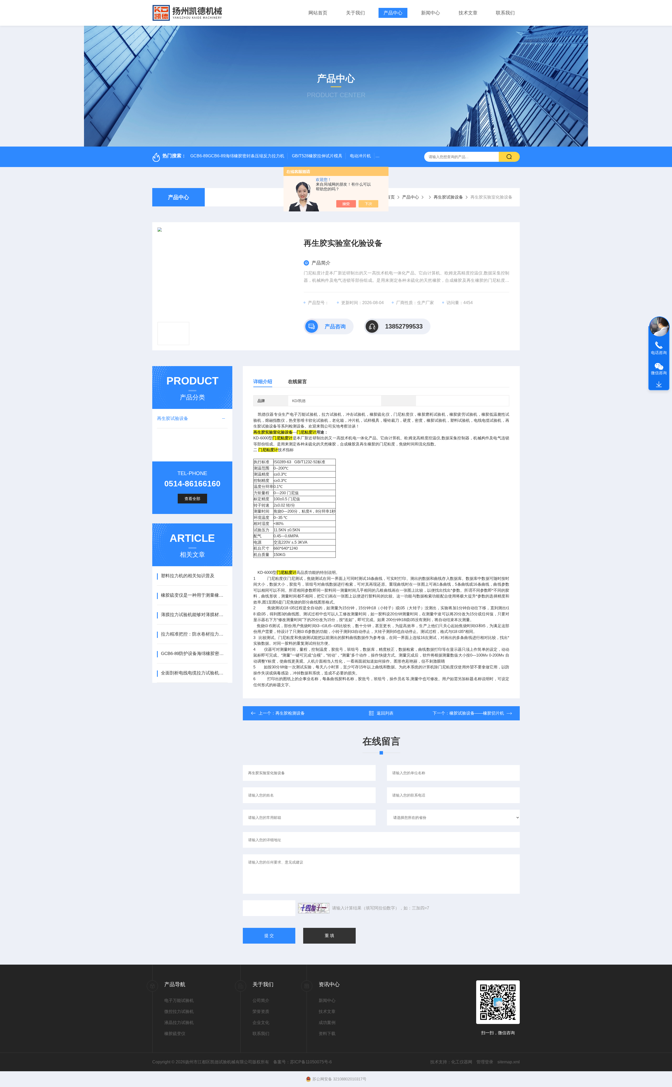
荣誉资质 (261, 1011)
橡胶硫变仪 (174, 1033)
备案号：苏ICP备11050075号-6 (302, 1062)
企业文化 (261, 1022)
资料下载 (327, 1033)
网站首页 (317, 12)
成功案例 (327, 1022)
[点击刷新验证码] (313, 908)
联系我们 (505, 12)
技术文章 (468, 12)
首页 (390, 197)
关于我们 (355, 12)
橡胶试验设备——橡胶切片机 (476, 713)
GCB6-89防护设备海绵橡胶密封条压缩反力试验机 (194, 653)
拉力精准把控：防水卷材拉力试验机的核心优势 (194, 634)
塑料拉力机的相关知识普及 (187, 575)
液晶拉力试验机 (179, 1022)
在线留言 (297, 381)
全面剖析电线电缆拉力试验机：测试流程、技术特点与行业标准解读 (194, 672)
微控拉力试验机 (179, 1011)
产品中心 (393, 12)
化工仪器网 (461, 1062)
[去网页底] (659, 384)
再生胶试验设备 (448, 197)
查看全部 (192, 498)
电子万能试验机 (179, 1000)
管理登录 (484, 1062)
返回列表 (385, 713)
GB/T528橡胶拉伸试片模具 (317, 156)
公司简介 (261, 1000)
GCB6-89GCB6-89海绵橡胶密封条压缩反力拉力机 (237, 156)
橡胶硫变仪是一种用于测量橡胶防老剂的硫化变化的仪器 (194, 595)
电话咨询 (659, 352)
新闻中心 (430, 12)
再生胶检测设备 (290, 713)
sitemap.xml (508, 1062)
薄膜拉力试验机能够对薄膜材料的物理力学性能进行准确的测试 (194, 614)
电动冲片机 (360, 156)
